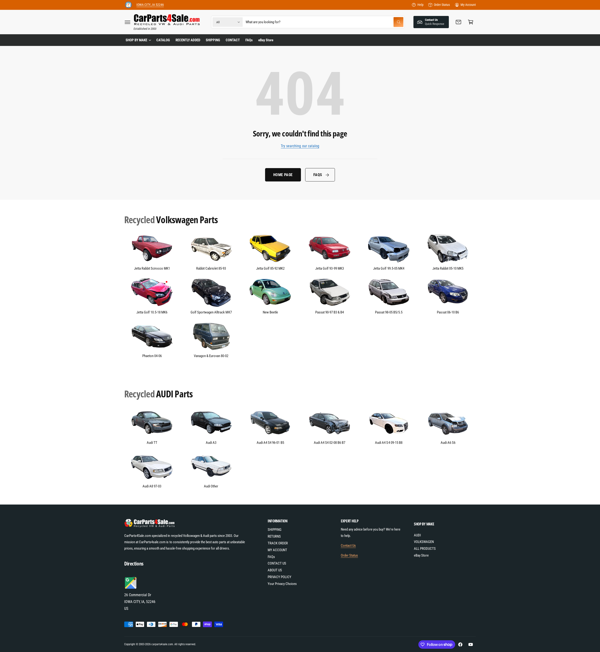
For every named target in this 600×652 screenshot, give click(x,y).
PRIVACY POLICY (279, 577)
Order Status (442, 5)
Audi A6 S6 (448, 443)
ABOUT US (275, 570)
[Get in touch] (458, 22)
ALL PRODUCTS (425, 548)
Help (420, 5)
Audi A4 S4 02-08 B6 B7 (329, 443)
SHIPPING (274, 530)
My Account (468, 5)
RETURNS (274, 536)
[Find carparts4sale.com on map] (131, 588)
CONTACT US (277, 563)
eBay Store (421, 555)
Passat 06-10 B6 (448, 312)
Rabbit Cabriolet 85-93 (211, 268)
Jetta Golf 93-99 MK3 (329, 268)
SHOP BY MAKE (136, 40)
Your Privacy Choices (282, 584)
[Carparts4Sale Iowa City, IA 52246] (128, 5)
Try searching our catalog (300, 146)
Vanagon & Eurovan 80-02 (211, 356)
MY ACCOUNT (277, 550)
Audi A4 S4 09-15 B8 (388, 443)
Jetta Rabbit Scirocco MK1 (152, 268)
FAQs (317, 175)
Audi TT (152, 443)
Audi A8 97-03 (151, 486)
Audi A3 (211, 443)
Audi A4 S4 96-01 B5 (270, 443)
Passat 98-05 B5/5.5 (388, 312)
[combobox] (324, 22)
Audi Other (211, 486)
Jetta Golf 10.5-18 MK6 (151, 312)
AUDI (417, 535)
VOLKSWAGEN (424, 542)
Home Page (283, 175)
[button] (127, 22)
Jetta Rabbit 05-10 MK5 (447, 268)
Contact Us (348, 545)
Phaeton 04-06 (152, 356)
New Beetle (270, 312)
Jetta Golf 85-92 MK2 (270, 268)
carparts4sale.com (162, 644)
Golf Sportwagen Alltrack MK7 (211, 312)
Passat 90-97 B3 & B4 (329, 312)
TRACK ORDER (278, 543)
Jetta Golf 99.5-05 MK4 (388, 268)
